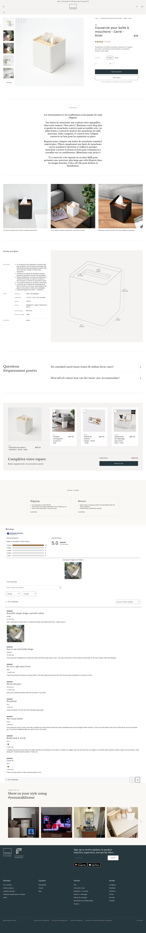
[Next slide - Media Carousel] (141, 821)
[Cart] (142, 6)
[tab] (8, 23)
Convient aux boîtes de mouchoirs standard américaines (20, 230)
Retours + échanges (80, 894)
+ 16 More (8, 82)
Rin (96, 24)
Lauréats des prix (9, 891)
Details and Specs (10, 251)
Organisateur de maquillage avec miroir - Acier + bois (120, 440)
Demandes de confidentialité (83, 901)
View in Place (116, 77)
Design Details (73, 107)
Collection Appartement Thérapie (14, 894)
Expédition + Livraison (81, 891)
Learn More (33, 512)
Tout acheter (7, 885)
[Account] (137, 6)
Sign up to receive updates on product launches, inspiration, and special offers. (94, 851)
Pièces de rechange (80, 897)
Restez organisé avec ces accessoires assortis (25, 464)
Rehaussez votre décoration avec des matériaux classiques (116, 230)
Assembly (6, 320)
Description (6, 264)
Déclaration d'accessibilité (41, 920)
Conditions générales (76, 920)
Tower (86, 434)
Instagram (112, 885)
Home (96, 18)
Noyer (116, 57)
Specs (5, 293)
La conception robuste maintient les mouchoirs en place (68, 230)
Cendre (110, 58)
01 (110, 63)
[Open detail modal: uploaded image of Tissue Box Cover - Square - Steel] (122, 822)
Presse (41, 888)
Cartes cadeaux (8, 888)
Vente (5, 897)
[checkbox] (53, 411)
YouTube (112, 897)
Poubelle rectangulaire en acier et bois (58, 440)
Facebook (112, 888)
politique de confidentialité (60, 920)
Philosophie (42, 885)
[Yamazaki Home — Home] (73, 6)
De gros (76, 904)
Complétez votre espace (27, 459)
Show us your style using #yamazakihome (27, 795)
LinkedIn (112, 901)
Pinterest (112, 891)
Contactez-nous (79, 888)
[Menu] (4, 6)
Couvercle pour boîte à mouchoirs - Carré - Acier (112, 31)
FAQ (75, 885)
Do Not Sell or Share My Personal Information (98, 920)
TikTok (111, 894)
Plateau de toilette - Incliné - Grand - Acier (89, 440)
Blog (40, 891)
